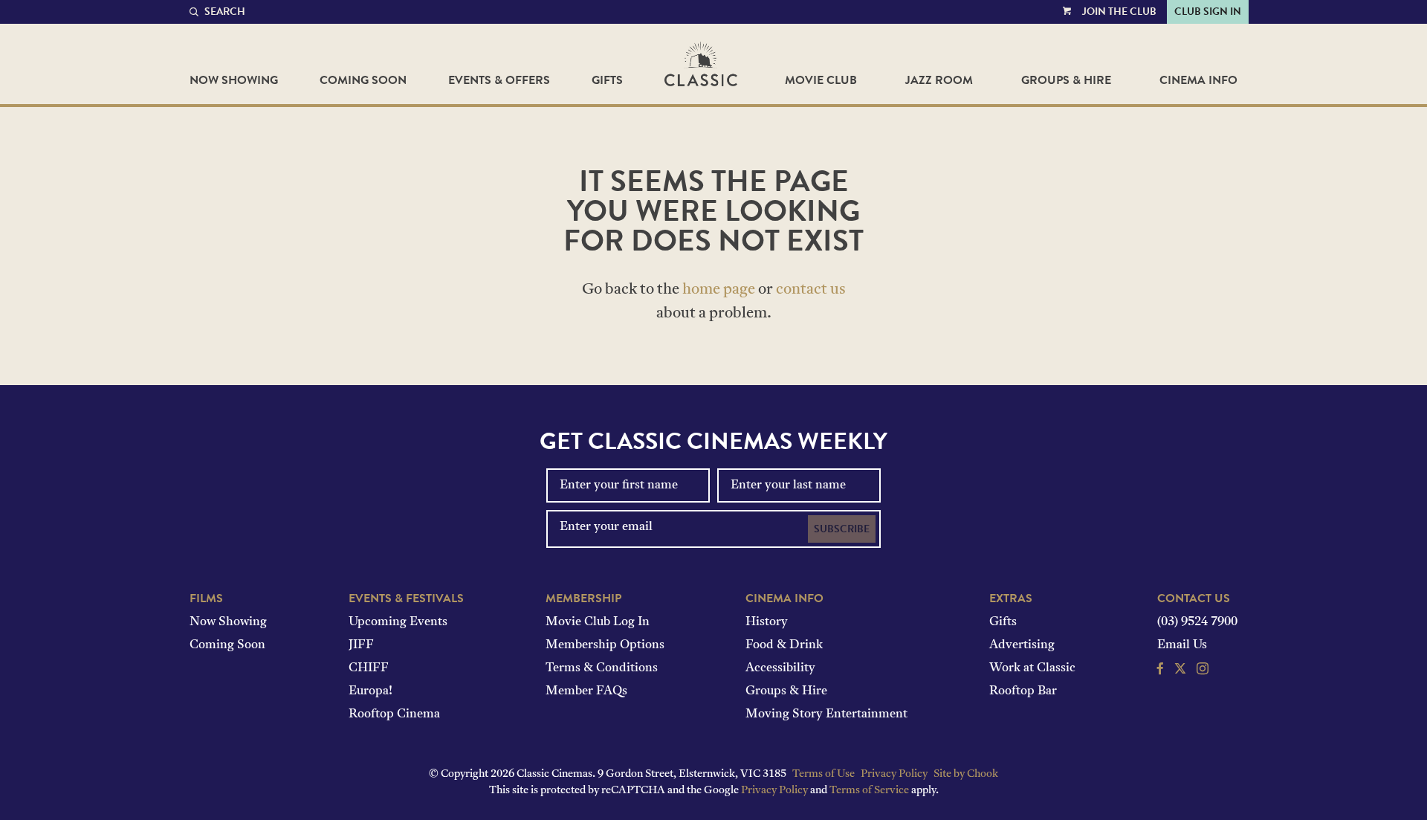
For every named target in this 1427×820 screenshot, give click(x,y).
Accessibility (780, 668)
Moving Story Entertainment (826, 714)
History (766, 622)
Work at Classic (1032, 668)
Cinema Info (1198, 80)
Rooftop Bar (1023, 691)
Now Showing (234, 80)
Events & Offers (499, 80)
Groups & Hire (1066, 80)
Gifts (607, 80)
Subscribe (842, 529)
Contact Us (1193, 598)
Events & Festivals (406, 598)
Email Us (1182, 645)
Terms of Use (823, 774)
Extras (1010, 598)
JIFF (361, 645)
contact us (811, 290)
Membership (583, 598)
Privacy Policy (894, 774)
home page (718, 290)
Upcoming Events (398, 622)
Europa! (370, 691)
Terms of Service (869, 790)
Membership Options (605, 645)
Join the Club (1119, 11)
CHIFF (369, 668)
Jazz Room (939, 80)
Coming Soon (363, 80)
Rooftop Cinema (394, 714)
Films (206, 598)
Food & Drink (784, 645)
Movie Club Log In (598, 622)
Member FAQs (586, 691)
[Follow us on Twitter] (1180, 671)
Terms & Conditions (602, 668)
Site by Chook (965, 774)
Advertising (1022, 645)
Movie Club (821, 80)
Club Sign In (1207, 11)
